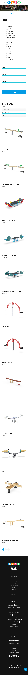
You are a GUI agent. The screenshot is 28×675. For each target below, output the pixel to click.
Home (5, 13)
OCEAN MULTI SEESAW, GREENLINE (12, 291)
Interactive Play (10, 26)
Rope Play (9, 44)
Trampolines (10, 59)
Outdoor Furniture (11, 37)
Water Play (9, 61)
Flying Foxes (10, 31)
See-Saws (9, 48)
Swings (8, 55)
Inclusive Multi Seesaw (8, 220)
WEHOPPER (5, 326)
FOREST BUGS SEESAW (8, 469)
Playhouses (9, 42)
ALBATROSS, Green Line (9, 255)
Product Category (9, 24)
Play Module (10, 40)
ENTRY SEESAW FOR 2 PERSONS (11, 540)
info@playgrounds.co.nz (14, 643)
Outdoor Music (10, 39)
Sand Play (9, 46)
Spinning (9, 28)
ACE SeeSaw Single (7, 433)
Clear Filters (14, 97)
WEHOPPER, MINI (7, 362)
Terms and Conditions (11, 665)
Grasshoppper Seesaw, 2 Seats (11, 149)
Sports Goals (10, 51)
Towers (8, 57)
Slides (8, 50)
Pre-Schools (14, 580)
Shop (11, 13)
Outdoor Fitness (11, 35)
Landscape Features (11, 33)
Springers (9, 53)
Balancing (9, 29)
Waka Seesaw (6, 398)
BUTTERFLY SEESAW (8, 504)
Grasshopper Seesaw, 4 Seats (10, 184)
